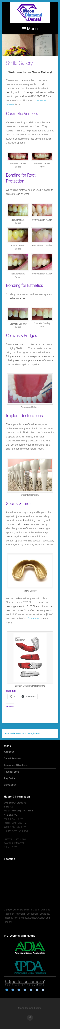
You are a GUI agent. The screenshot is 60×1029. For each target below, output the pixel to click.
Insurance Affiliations (16, 765)
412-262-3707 (11, 814)
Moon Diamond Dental (30, 12)
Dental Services (12, 758)
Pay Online (10, 778)
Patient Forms (11, 771)
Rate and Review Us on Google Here (22, 733)
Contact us (33, 618)
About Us (9, 752)
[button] (18, 159)
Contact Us (10, 785)
